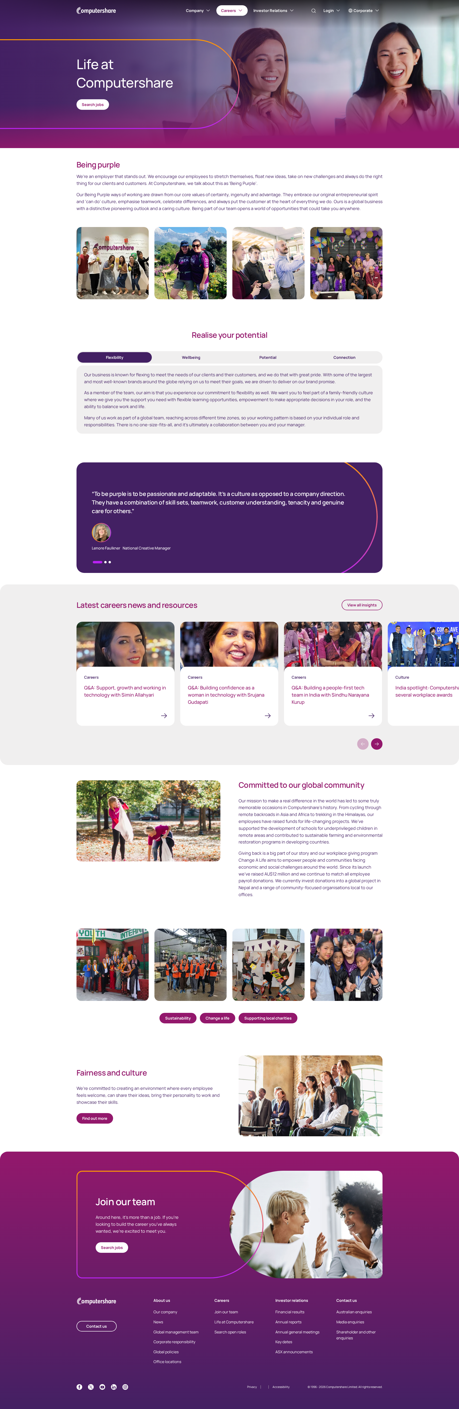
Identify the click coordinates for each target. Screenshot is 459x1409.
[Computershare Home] (96, 1302)
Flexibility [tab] (114, 357)
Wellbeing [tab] (191, 357)
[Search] (314, 11)
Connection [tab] (344, 357)
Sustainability (178, 1018)
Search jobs (112, 1247)
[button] (105, 562)
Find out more (94, 1118)
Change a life (218, 1018)
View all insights (362, 605)
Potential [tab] (267, 357)
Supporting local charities (268, 1018)
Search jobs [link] (93, 104)
